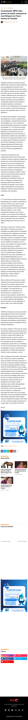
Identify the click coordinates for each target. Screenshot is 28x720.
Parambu (10, 8)
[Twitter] (5, 451)
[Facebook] (2, 451)
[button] (2, 2)
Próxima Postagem (21, 541)
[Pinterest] (11, 451)
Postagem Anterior (6, 541)
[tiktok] (22, 710)
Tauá (15, 446)
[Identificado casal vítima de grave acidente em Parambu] (7, 480)
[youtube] (12, 710)
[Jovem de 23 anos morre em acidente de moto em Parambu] (21, 464)
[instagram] (15, 710)
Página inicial (4, 8)
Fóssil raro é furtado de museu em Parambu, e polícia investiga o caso (6, 471)
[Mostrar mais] (17, 451)
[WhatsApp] (8, 451)
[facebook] (5, 710)
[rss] (19, 710)
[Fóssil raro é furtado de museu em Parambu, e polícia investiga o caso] (7, 464)
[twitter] (9, 710)
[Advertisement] (14, 508)
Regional (11, 446)
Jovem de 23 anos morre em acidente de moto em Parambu (20, 471)
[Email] (14, 451)
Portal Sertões (18, 716)
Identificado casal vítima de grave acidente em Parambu (6, 486)
